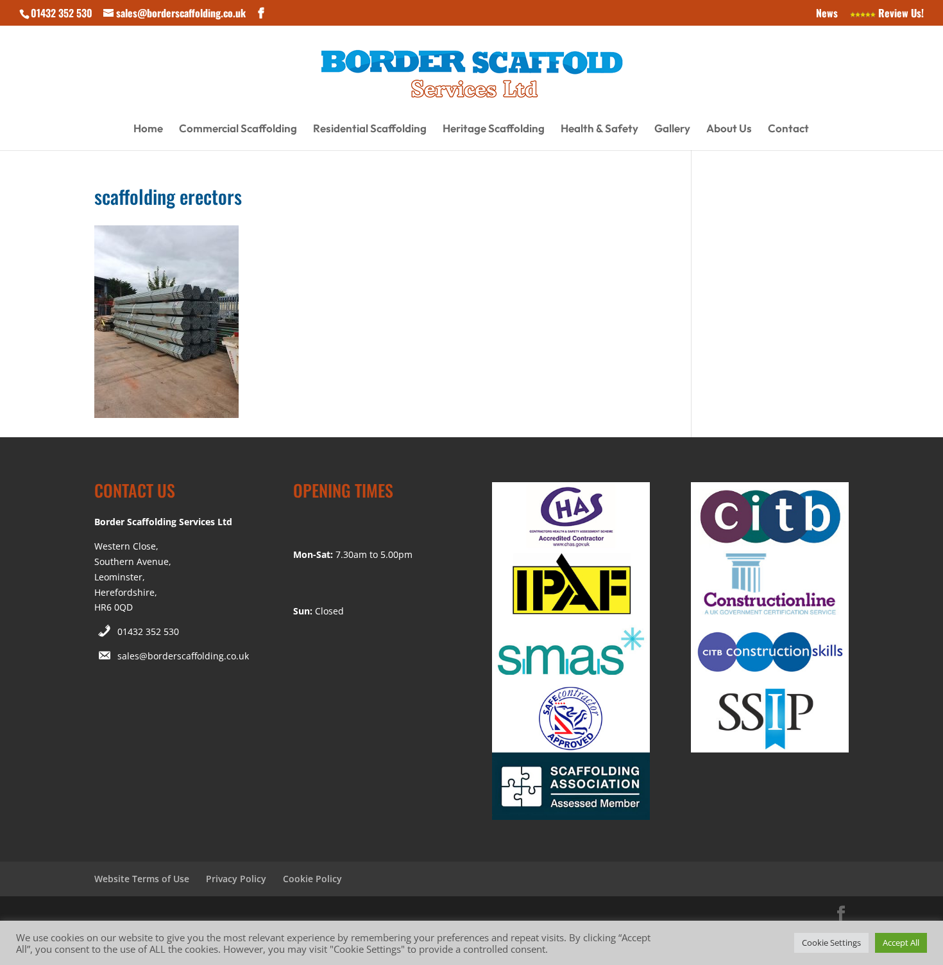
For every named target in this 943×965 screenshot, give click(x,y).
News (827, 14)
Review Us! (900, 14)
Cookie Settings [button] (831, 942)
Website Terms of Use (141, 879)
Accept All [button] (901, 942)
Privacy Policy (236, 879)
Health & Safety (599, 129)
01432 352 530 (148, 631)
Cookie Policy (312, 879)
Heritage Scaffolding (494, 129)
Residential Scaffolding (370, 129)
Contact (788, 129)
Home (148, 129)
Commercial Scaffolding (238, 129)
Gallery (672, 129)
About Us (729, 129)
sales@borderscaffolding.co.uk (183, 656)
